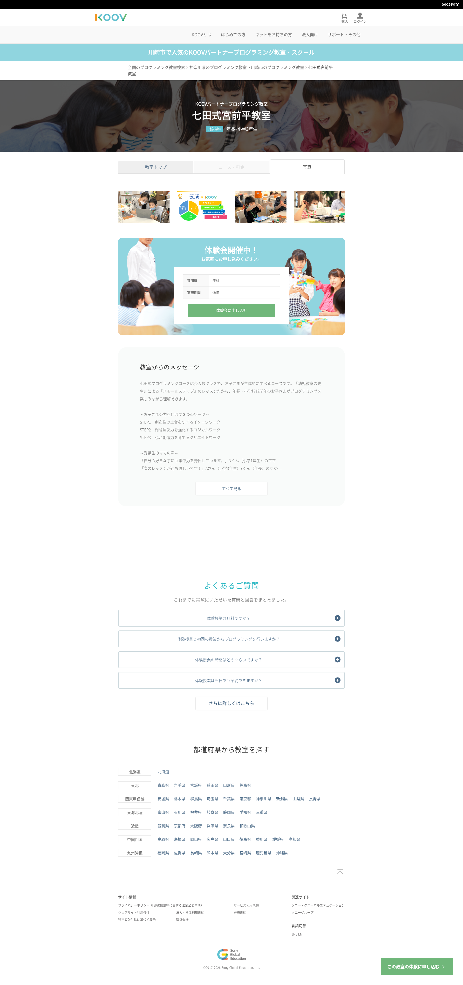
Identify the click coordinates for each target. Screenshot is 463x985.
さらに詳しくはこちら (231, 703)
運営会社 (182, 919)
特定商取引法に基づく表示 (137, 919)
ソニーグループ (302, 912)
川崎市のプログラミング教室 (277, 67)
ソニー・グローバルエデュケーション (318, 905)
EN (300, 934)
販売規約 (240, 912)
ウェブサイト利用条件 (134, 912)
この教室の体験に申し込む (413, 966)
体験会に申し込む (231, 310)
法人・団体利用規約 (190, 912)
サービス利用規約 (246, 905)
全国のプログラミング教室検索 (156, 67)
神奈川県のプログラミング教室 (218, 67)
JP (293, 934)
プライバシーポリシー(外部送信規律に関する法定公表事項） (161, 905)
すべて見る (231, 489)
